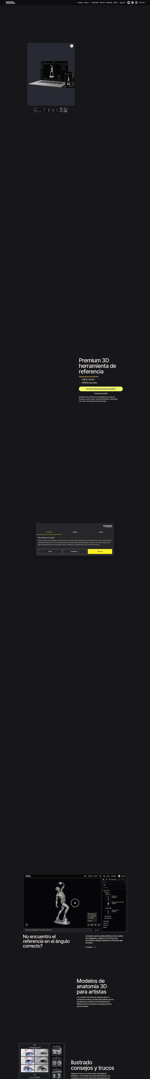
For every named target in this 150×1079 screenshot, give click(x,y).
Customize (74, 551)
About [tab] (101, 532)
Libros (86, 2)
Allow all (100, 551)
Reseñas (109, 2)
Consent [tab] (49, 532)
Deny (50, 551)
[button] (136, 2)
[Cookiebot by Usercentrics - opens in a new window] (104, 526)
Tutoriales (94, 2)
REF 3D (102, 2)
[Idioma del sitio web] (132, 2)
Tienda (80, 2)
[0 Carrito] (141, 2)
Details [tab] (75, 532)
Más (115, 2)
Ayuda (122, 2)
